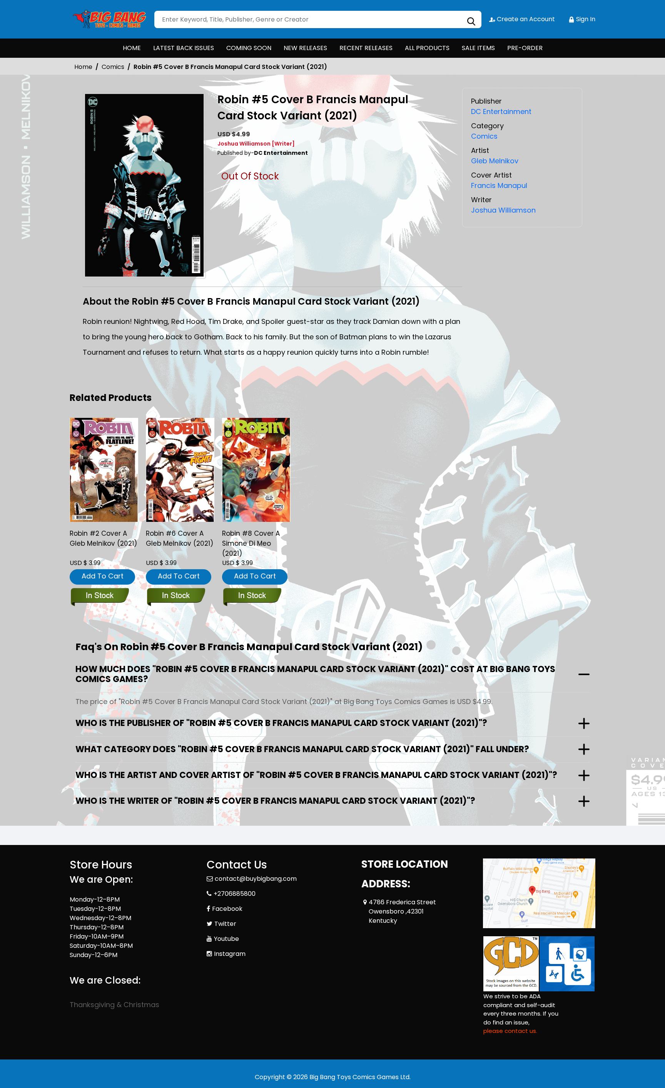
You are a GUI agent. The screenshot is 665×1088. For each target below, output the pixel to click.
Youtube (226, 938)
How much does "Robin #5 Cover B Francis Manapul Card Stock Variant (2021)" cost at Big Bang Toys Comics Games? (315, 674)
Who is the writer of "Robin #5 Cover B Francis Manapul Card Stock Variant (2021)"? (275, 801)
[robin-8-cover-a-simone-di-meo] (256, 470)
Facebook (227, 908)
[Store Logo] (108, 19)
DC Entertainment (501, 111)
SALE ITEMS (478, 48)
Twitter (225, 923)
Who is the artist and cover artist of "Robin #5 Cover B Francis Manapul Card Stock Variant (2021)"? (316, 775)
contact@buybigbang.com (256, 878)
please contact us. (510, 1031)
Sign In (585, 19)
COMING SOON (248, 48)
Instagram (230, 953)
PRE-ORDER (525, 48)
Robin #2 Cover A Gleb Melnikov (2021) (103, 538)
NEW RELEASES (305, 48)
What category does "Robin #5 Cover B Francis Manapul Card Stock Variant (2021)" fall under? (302, 749)
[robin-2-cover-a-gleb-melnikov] (104, 470)
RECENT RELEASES (366, 48)
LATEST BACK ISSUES (183, 48)
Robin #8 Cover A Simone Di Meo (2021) (251, 543)
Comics (113, 66)
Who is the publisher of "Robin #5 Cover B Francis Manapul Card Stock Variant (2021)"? (281, 723)
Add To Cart (103, 576)
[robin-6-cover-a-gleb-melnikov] (180, 470)
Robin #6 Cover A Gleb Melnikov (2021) (179, 538)
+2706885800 (235, 893)
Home (83, 66)
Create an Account (525, 19)
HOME (132, 48)
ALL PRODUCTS (427, 48)
